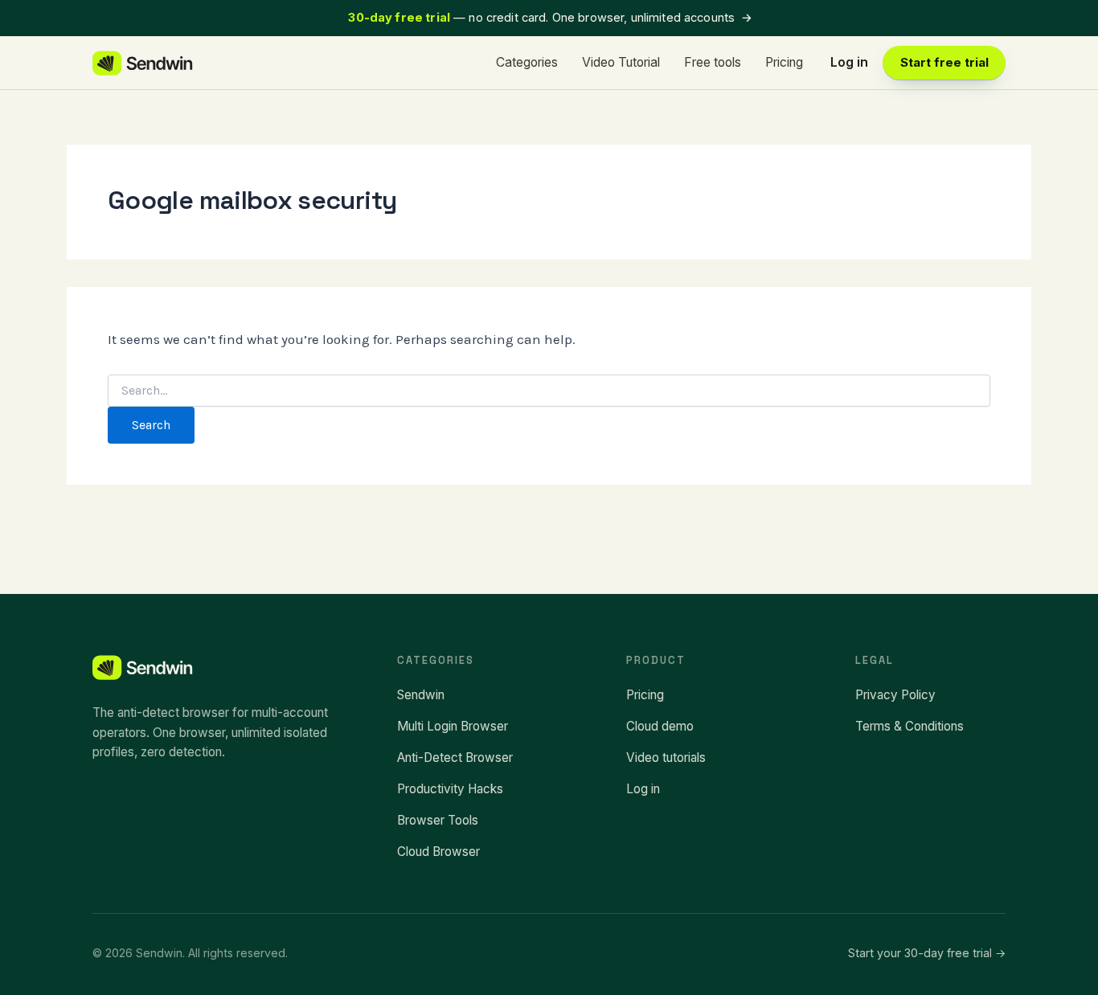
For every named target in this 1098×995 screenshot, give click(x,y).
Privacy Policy (895, 694)
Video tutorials (666, 757)
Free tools (712, 62)
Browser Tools (437, 820)
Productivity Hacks (450, 788)
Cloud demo (660, 726)
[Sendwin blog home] (143, 63)
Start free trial (944, 62)
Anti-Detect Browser (455, 757)
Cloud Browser (438, 851)
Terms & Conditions (909, 726)
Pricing (784, 62)
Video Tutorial (621, 62)
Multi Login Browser (452, 726)
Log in (849, 62)
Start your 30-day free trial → (927, 953)
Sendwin (421, 694)
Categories (527, 62)
